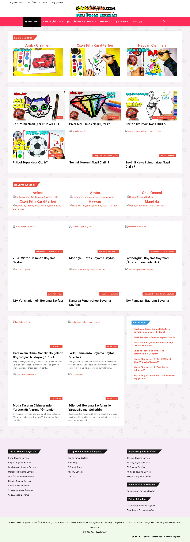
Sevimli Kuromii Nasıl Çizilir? (89, 162)
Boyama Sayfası (17, 2)
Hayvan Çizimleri (152, 45)
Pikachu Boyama (76, 472)
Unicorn (71, 476)
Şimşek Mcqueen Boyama (20, 490)
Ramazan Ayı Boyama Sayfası (141, 491)
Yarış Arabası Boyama (18, 495)
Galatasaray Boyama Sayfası (141, 505)
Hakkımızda (157, 536)
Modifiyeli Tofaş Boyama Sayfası (92, 258)
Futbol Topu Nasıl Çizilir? (30, 162)
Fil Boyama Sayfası (136, 467)
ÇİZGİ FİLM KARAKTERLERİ (82, 21)
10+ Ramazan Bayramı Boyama (147, 300)
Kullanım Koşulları (172, 536)
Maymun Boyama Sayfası (139, 476)
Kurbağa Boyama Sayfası (139, 472)
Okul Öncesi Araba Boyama (21, 476)
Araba (95, 193)
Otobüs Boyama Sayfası (19, 481)
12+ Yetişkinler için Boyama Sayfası (38, 300)
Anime (38, 193)
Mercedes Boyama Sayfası (21, 472)
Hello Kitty (72, 462)
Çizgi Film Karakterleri (95, 45)
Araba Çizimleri (38, 45)
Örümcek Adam (75, 467)
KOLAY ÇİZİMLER (53, 21)
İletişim (146, 536)
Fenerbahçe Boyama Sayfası (140, 510)
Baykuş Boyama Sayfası (138, 462)
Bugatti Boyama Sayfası (19, 462)
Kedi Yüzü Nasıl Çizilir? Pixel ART (36, 124)
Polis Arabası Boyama (18, 485)
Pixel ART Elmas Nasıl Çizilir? (89, 124)
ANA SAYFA (33, 21)
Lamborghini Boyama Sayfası (22, 467)
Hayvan (95, 201)
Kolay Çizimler (56, 2)
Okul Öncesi (152, 193)
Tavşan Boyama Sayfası (138, 458)
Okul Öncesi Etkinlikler (37, 2)
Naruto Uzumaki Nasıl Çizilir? (145, 124)
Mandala (152, 201)
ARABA (106, 21)
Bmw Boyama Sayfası (18, 458)
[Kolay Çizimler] (95, 11)
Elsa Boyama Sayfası (78, 458)
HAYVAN (121, 21)
